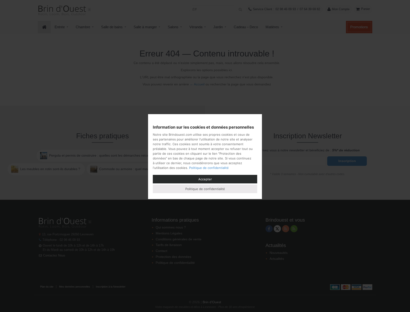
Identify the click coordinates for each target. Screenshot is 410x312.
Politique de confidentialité (209, 168)
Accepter (205, 179)
